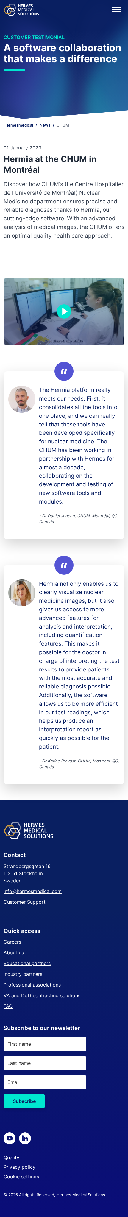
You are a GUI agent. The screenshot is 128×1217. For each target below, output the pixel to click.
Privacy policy (19, 1167)
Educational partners (27, 963)
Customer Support (25, 902)
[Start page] (21, 9)
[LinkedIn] (25, 1138)
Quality (11, 1157)
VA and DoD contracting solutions (42, 995)
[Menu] (116, 9)
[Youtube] (9, 1138)
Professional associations (32, 985)
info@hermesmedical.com (33, 891)
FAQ (8, 1006)
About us (14, 953)
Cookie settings (21, 1176)
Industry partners (23, 974)
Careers (12, 942)
